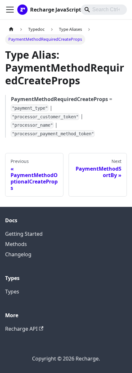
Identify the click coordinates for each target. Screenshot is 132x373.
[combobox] (104, 9)
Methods (16, 244)
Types (12, 291)
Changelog (18, 254)
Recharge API (21, 328)
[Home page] (11, 29)
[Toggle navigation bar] (10, 9)
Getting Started (24, 233)
